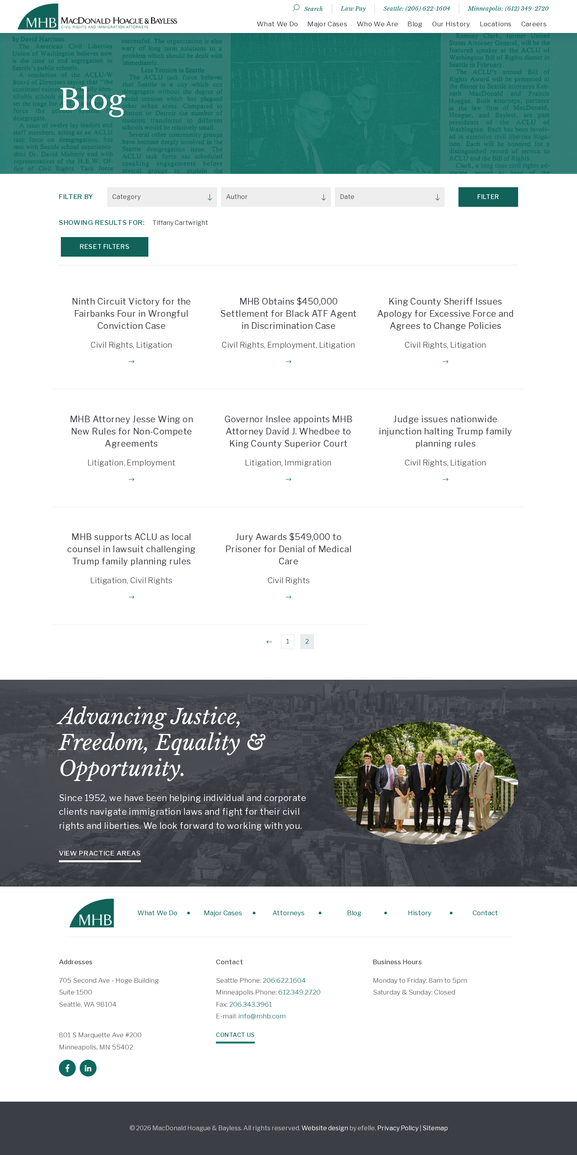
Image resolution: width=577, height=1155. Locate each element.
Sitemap (435, 1128)
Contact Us (235, 1034)
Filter (488, 197)
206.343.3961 (250, 1004)
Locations (496, 24)
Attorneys (288, 913)
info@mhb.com (262, 1016)
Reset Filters (105, 246)
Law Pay (353, 8)
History (419, 913)
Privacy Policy (397, 1128)
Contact (485, 913)
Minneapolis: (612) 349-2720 (508, 8)
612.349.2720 (299, 992)
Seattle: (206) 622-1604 (416, 8)
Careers (534, 24)
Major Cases (327, 24)
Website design (324, 1128)
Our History (451, 24)
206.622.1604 (284, 980)
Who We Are (377, 24)
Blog (414, 24)
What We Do (277, 24)
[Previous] (269, 641)
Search (313, 9)
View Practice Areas (100, 853)
